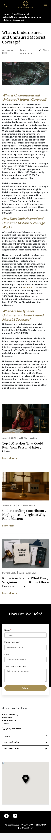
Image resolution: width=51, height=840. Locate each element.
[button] (45, 5)
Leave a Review (12, 742)
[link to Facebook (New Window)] (6, 816)
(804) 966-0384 (13, 728)
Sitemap (41, 824)
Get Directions (11, 748)
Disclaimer (26, 827)
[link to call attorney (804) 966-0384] (5, 5)
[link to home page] (25, 5)
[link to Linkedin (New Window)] (15, 816)
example (27, 287)
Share (46, 50)
